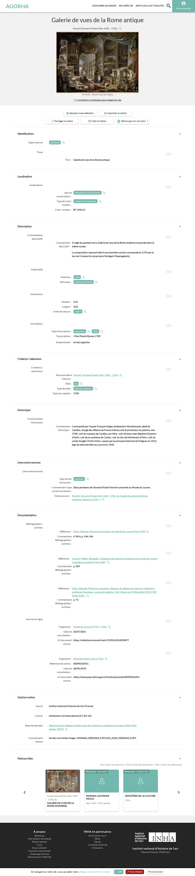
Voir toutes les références (168, 764)
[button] (24, 792)
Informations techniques (39, 838)
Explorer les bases (105, 5)
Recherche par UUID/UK (39, 857)
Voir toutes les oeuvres (112, 764)
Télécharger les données (133, 120)
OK (120, 872)
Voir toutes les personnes (139, 764)
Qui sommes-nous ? (97, 835)
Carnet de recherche (97, 845)
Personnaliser (155, 872)
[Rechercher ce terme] (63, 142)
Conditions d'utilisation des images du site (99, 99)
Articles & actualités (150, 5)
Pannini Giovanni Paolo (95, 28)
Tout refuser (135, 872)
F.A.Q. (39, 845)
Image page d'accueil (39, 854)
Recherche (126, 5)
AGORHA (17, 6)
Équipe (97, 842)
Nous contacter (39, 848)
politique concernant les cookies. (95, 872)
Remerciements (39, 842)
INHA (97, 838)
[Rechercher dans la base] (66, 729)
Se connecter (183, 8)
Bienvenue (39, 835)
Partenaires (97, 848)
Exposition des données (39, 851)
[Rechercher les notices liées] (120, 28)
